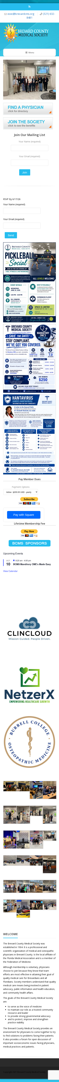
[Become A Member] (28, 123)
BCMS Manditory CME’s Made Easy (32, 564)
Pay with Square (23, 514)
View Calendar (10, 571)
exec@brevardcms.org (21, 14)
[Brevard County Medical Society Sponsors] (30, 542)
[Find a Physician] (28, 108)
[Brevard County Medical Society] (27, 33)
